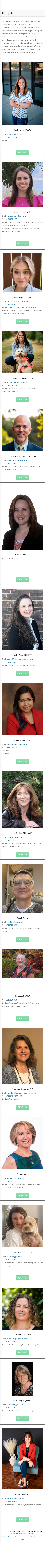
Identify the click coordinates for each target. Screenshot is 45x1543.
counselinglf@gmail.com (15, 1405)
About (4, 1537)
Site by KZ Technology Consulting (22, 1533)
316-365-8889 (12, 463)
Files (22, 1539)
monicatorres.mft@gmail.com (17, 216)
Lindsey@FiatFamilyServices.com (18, 382)
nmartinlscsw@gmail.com (15, 134)
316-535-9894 (12, 1502)
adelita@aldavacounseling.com (17, 744)
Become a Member (14, 1537)
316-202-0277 (12, 747)
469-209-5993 (12, 219)
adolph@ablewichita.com (15, 922)
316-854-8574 (12, 1000)
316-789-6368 (12, 840)
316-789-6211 (12, 137)
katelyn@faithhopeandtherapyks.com (20, 659)
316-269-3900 (12, 1096)
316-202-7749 (12, 385)
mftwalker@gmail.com (14, 1257)
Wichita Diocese (36, 1537)
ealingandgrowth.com (17, 460)
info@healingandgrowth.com (17, 1339)
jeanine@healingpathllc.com (16, 1498)
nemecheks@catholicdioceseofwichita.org (21, 1093)
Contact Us (26, 1537)
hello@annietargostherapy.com (17, 301)
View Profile (22, 153)
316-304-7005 (12, 1260)
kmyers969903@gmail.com (16, 1178)
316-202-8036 (12, 662)
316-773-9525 (12, 1181)
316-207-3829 (12, 1408)
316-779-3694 (12, 925)
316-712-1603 (12, 304)
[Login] (37, 5)
